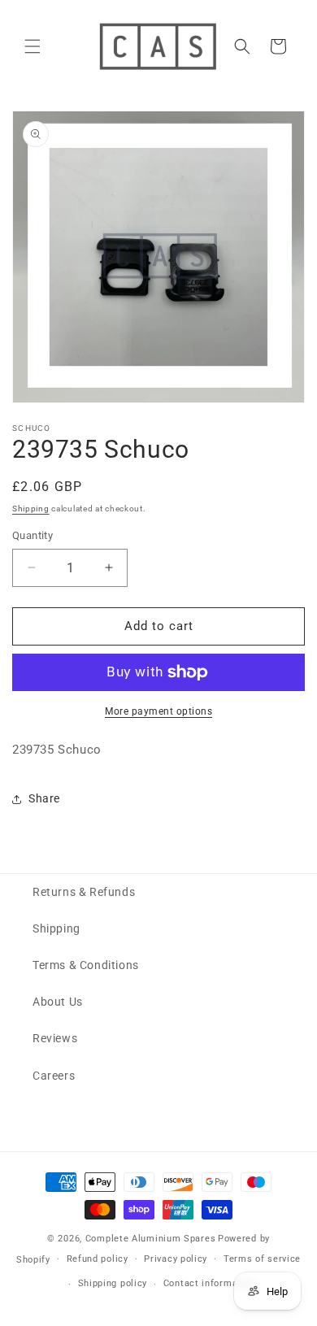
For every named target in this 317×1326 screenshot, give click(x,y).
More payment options (158, 711)
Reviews (55, 1038)
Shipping (31, 508)
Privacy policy (175, 1259)
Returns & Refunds (84, 891)
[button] (32, 46)
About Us (58, 1001)
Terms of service (262, 1259)
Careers (54, 1075)
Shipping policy (113, 1283)
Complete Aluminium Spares (150, 1238)
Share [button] (44, 798)
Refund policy (97, 1259)
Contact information (209, 1283)
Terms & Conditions (86, 965)
